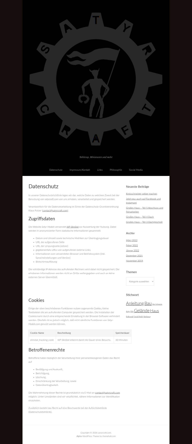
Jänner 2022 (132, 250)
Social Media (136, 170)
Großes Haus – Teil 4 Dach (140, 217)
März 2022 (131, 240)
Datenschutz (55, 170)
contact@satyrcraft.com (55, 210)
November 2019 (134, 261)
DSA (132, 311)
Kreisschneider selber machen (141, 194)
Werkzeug (147, 316)
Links (100, 170)
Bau (148, 303)
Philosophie (116, 170)
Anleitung (135, 303)
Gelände (142, 310)
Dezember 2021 (134, 256)
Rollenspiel (130, 316)
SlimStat (73, 227)
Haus (154, 311)
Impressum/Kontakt (80, 170)
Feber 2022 (132, 245)
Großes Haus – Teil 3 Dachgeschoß (144, 222)
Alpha (79, 436)
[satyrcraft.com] (96, 150)
